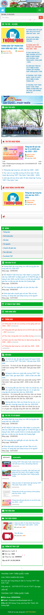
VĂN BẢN (8, 355)
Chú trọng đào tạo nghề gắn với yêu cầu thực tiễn (21, 287)
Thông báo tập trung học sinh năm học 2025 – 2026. (21, 170)
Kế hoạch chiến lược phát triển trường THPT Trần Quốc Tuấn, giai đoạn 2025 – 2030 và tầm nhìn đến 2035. (21, 375)
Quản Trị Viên (7, 59)
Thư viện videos (11, 518)
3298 (34, 158)
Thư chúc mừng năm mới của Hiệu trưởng (18, 336)
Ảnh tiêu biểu (10, 107)
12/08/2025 (20, 59)
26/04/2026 (30, 156)
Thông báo (6, 232)
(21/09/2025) (14, 342)
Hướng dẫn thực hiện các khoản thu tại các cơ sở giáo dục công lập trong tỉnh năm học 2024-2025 (22, 403)
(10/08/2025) (15, 466)
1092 (23, 527)
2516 (34, 204)
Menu (7, 228)
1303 (23, 535)
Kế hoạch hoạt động (12, 304)
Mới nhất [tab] (6, 457)
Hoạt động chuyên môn (14, 188)
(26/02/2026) (37, 336)
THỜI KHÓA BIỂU (10, 312)
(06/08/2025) (5, 478)
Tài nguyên (6, 244)
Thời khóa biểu (8, 236)
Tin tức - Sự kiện (11, 24)
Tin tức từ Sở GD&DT (12, 415)
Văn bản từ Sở (10, 263)
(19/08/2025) (6, 348)
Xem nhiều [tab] (17, 457)
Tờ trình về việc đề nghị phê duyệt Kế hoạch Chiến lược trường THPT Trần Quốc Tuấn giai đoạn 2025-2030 (21, 361)
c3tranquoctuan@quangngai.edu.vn (20, 600)
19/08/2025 (30, 202)
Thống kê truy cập (12, 546)
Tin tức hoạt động (12, 142)
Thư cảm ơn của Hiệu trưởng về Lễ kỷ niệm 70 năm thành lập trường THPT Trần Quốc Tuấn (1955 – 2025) (12, 51)
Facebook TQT (8, 256)
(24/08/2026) (14, 326)
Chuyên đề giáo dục (9, 248)
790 (10, 60)
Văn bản (5, 240)
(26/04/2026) (11, 332)
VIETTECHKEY (30, 612)
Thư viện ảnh (7, 252)
